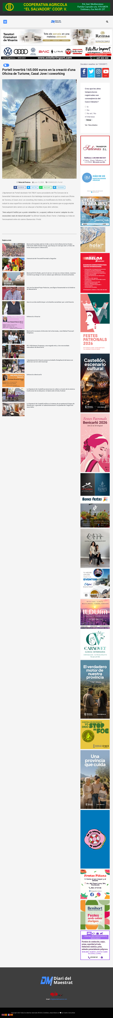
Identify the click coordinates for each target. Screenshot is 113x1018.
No (88, 110)
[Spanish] (11, 1014)
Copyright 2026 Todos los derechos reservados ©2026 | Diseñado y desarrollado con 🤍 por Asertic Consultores (43, 1013)
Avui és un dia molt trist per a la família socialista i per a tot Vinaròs (50, 302)
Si (87, 107)
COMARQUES (52, 182)
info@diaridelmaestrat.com (58, 999)
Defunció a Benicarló (34, 374)
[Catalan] (6, 1014)
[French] (8, 1014)
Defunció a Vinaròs (33, 316)
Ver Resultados (91, 125)
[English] (3, 1014)
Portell (60, 182)
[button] (5, 22)
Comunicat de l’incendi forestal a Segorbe (41, 258)
